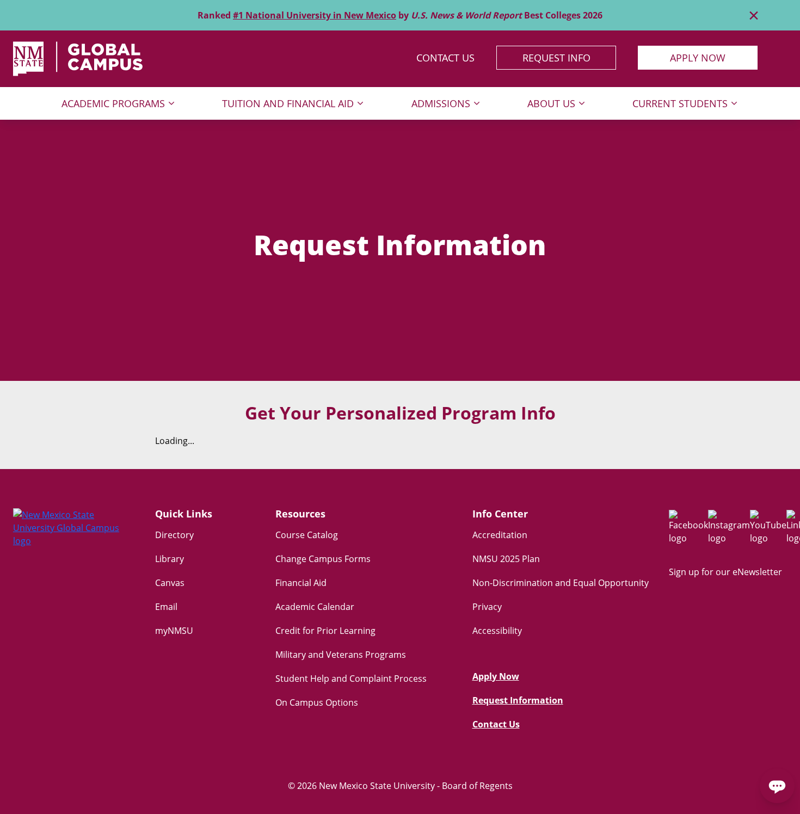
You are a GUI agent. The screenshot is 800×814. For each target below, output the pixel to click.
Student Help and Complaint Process (351, 678)
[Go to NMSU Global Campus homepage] (72, 527)
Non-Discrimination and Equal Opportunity (560, 583)
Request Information (517, 700)
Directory (174, 535)
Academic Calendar (314, 607)
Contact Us (445, 57)
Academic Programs (113, 103)
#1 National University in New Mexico (314, 15)
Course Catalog (306, 535)
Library (169, 559)
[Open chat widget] (777, 785)
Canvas (169, 583)
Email (166, 607)
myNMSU (174, 631)
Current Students (680, 103)
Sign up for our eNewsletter (725, 572)
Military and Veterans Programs (340, 655)
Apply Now (697, 57)
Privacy (487, 607)
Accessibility (497, 631)
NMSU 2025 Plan (506, 559)
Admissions (440, 103)
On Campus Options (316, 702)
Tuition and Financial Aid (288, 103)
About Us (551, 103)
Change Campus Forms (323, 559)
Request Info (556, 57)
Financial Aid (301, 583)
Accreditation (499, 535)
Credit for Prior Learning (325, 631)
